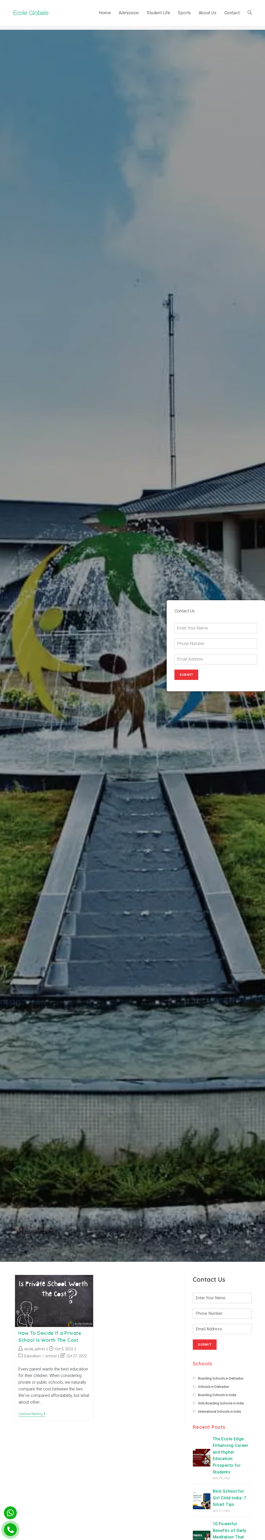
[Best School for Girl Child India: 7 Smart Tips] (201, 1500)
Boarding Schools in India (217, 1395)
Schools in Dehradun (213, 1387)
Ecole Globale (31, 13)
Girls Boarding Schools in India (221, 1403)
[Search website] (250, 13)
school (51, 1356)
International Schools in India (219, 1411)
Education (32, 1356)
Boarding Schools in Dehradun (221, 1378)
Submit (186, 675)
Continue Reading (31, 1414)
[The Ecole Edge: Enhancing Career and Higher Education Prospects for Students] (201, 1457)
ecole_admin (34, 1349)
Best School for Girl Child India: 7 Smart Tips (229, 1498)
